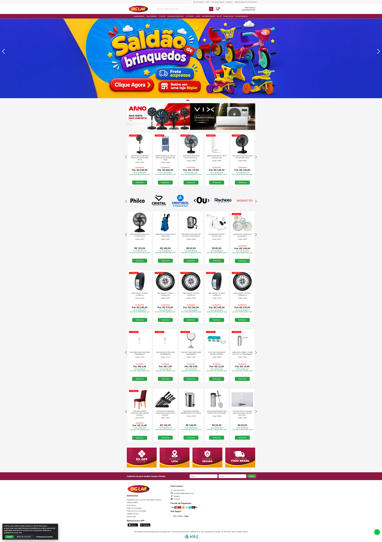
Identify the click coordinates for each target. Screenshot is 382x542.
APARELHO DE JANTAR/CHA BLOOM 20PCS (242, 235)
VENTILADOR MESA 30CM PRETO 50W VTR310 (191, 157)
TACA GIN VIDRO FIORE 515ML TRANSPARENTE (165, 353)
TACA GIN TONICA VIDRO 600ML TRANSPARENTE (191, 353)
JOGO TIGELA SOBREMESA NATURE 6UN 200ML (216, 353)
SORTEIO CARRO (132, 502)
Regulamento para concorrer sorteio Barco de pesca (144, 500)
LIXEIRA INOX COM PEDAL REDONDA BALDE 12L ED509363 (191, 412)
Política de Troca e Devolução (136, 511)
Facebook (176, 499)
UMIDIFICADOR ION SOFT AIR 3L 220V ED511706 (217, 157)
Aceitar (9, 537)
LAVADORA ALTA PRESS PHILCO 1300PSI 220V (165, 235)
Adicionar (140, 182)
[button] (185, 100)
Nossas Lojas (131, 516)
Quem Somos (131, 505)
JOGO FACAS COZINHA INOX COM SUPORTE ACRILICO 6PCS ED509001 (165, 413)
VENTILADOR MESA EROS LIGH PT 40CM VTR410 (139, 235)
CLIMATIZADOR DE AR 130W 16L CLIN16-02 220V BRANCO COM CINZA (165, 158)
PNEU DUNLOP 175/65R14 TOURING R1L (140, 294)
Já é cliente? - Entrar (202, 2)
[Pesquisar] (211, 9)
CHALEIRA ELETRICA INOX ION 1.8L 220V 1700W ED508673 (191, 235)
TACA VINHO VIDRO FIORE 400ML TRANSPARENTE (139, 353)
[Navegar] (3, 51)
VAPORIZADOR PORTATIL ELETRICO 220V (217, 235)
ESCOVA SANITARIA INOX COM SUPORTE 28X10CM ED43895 (216, 412)
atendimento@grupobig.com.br (183, 493)
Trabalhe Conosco (133, 514)
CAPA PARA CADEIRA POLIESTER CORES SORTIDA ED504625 (140, 413)
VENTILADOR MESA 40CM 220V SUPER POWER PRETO (242, 157)
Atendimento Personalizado (247, 2)
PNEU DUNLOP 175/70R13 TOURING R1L (191, 294)
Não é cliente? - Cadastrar (223, 2)
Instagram (176, 496)
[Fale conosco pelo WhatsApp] (377, 532)
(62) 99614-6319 (249, 10)
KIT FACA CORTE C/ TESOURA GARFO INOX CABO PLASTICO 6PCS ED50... (242, 413)
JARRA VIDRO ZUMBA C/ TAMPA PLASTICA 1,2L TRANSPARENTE (242, 353)
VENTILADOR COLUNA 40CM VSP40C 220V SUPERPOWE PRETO (140, 158)
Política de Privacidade (134, 508)
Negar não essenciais (24, 537)
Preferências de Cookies (44, 537)
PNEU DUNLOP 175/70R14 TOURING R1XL (165, 294)
